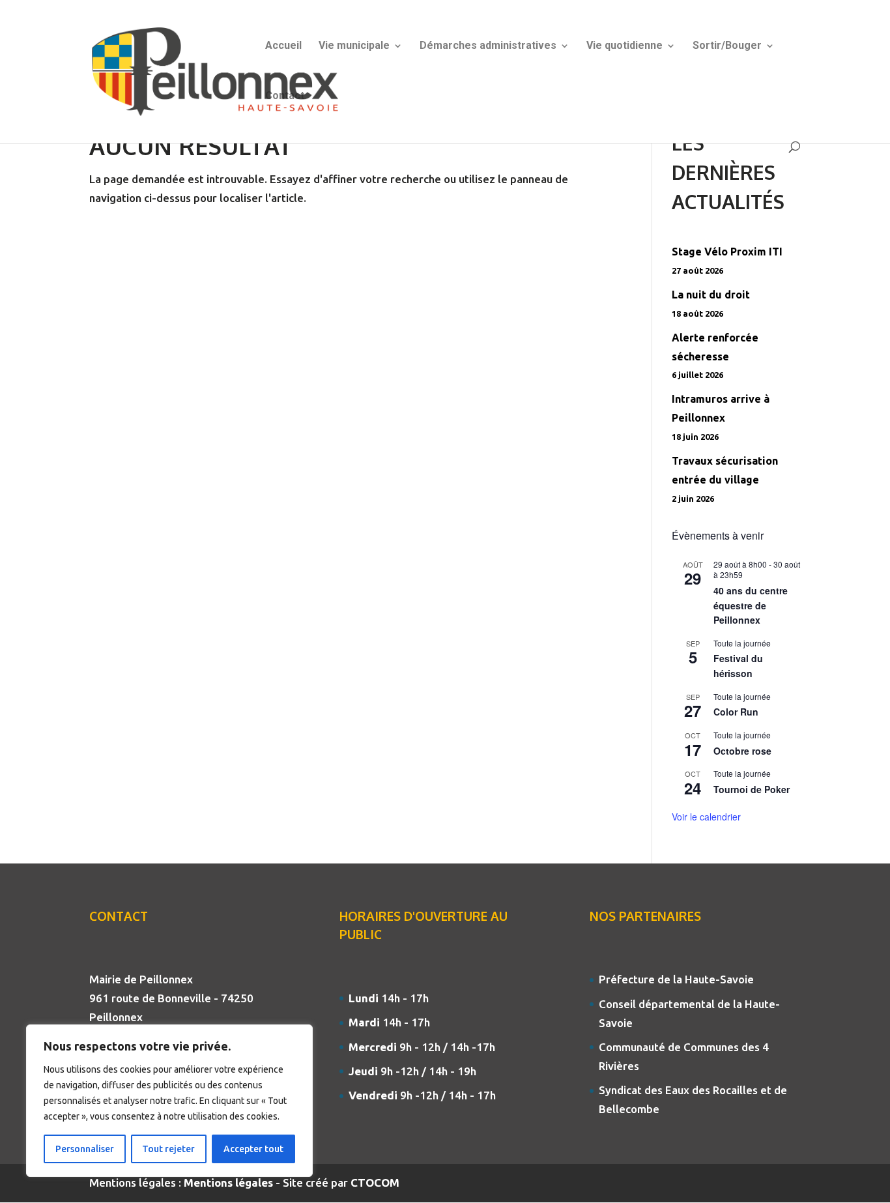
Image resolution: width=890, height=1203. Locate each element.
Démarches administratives (488, 46)
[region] (169, 1100)
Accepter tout (253, 1149)
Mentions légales (230, 1182)
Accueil (283, 46)
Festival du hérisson (738, 666)
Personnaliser (84, 1149)
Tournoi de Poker (751, 789)
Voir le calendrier (706, 816)
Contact (284, 96)
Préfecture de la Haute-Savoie (676, 979)
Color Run (735, 711)
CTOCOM (375, 1182)
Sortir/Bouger (727, 46)
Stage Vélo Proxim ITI (727, 251)
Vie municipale (354, 46)
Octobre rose (742, 750)
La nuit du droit (711, 294)
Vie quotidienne (624, 46)
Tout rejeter (168, 1149)
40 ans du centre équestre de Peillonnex (750, 605)
